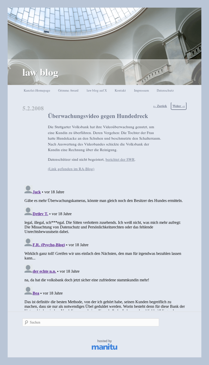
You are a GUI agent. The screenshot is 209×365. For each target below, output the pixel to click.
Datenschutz (165, 90)
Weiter (179, 106)
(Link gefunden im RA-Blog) (71, 168)
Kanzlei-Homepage (37, 90)
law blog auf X (97, 90)
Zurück (160, 106)
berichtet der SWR (120, 159)
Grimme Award (68, 90)
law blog (40, 71)
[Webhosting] (104, 349)
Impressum (141, 90)
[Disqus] (104, 246)
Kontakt (120, 90)
